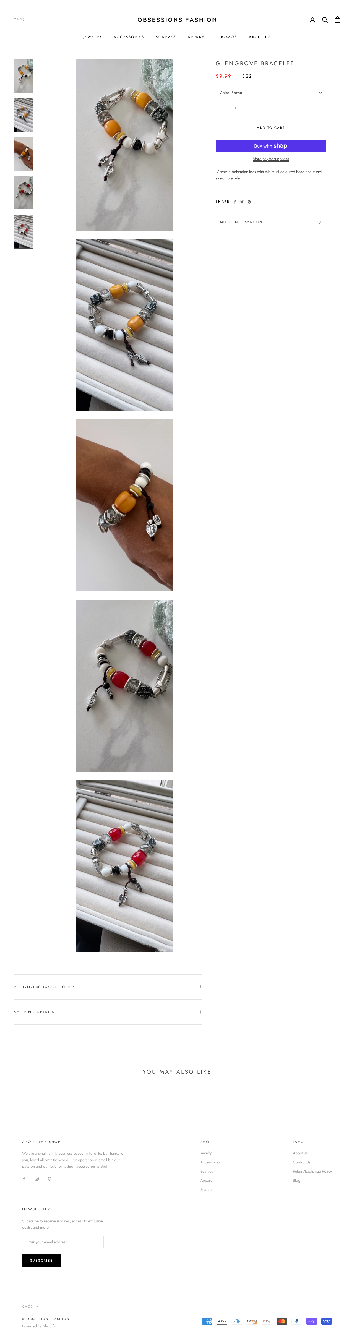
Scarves (166, 37)
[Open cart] (337, 19)
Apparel (197, 37)
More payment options (271, 158)
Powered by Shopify (38, 1326)
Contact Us (302, 1162)
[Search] (325, 19)
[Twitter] (242, 202)
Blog (296, 1180)
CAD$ (19, 19)
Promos (227, 37)
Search (206, 1189)
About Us (260, 37)
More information (241, 222)
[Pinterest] (249, 202)
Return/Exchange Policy (44, 987)
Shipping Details (34, 1011)
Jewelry (92, 37)
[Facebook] (234, 202)
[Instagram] (37, 1178)
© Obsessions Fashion (46, 1319)
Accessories (129, 37)
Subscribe (41, 1260)
